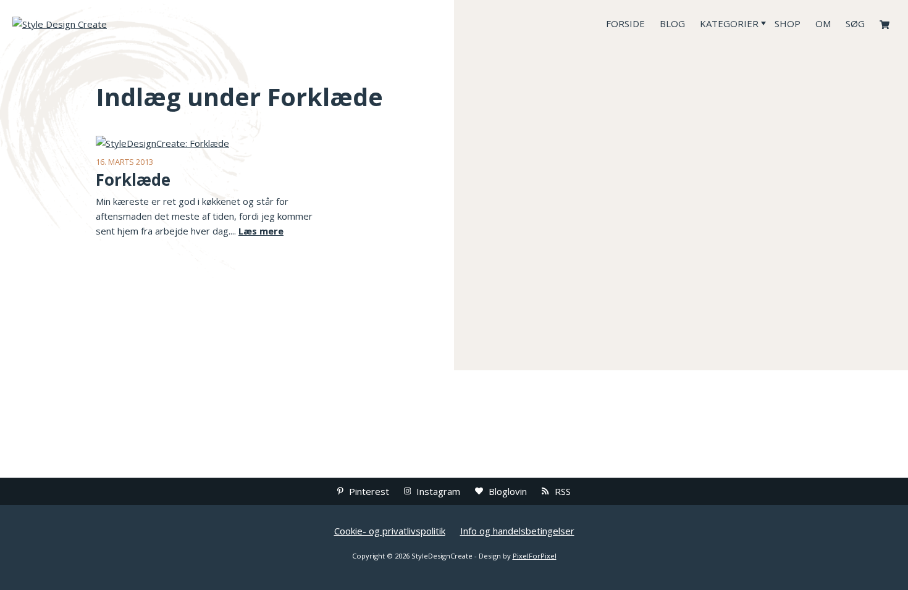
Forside (625, 23)
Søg (855, 23)
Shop (788, 23)
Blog (672, 23)
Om (823, 23)
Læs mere (261, 231)
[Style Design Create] (105, 23)
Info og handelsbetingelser (517, 531)
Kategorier (729, 23)
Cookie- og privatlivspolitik (389, 531)
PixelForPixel (535, 555)
